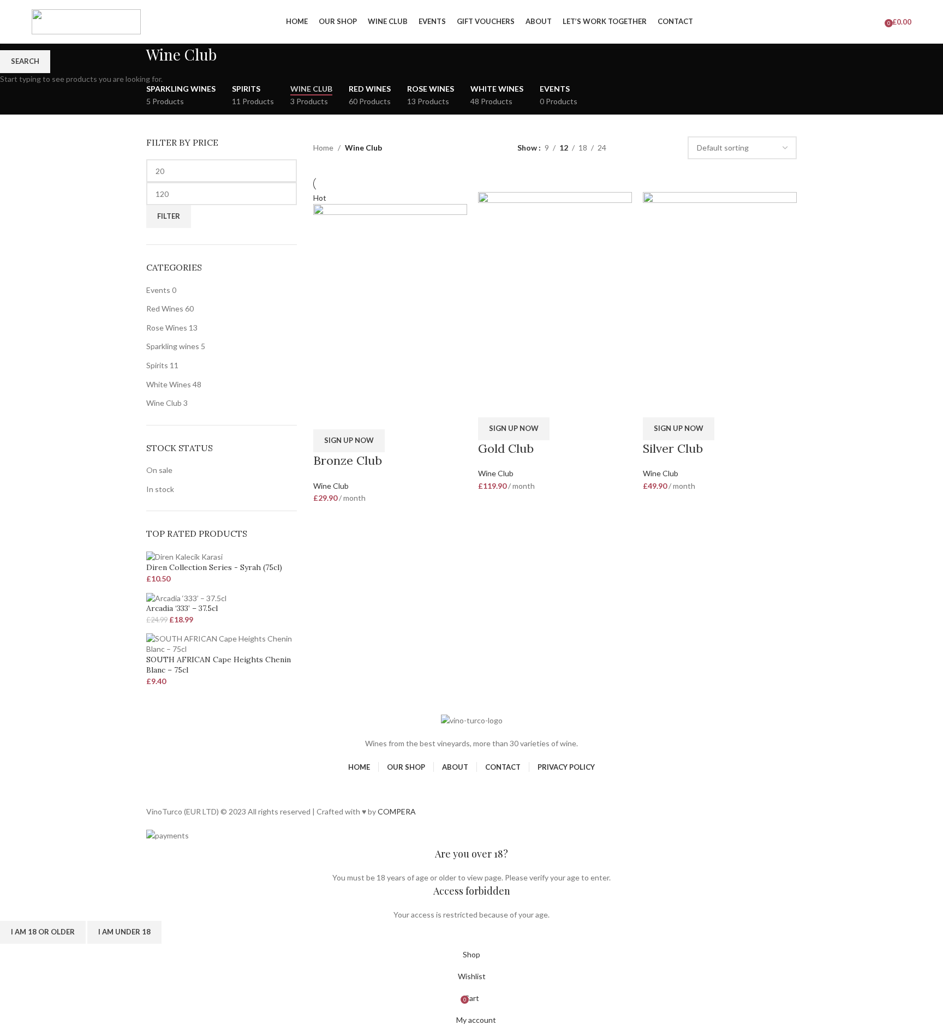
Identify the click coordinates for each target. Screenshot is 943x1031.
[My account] (842, 22)
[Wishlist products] (877, 22)
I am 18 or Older (43, 931)
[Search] (862, 22)
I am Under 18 (124, 931)
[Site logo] (86, 21)
